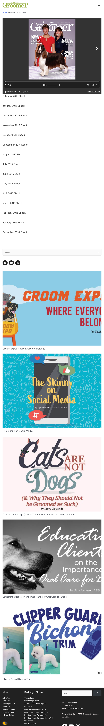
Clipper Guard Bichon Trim (17, 679)
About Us (6, 706)
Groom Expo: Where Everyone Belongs (24, 348)
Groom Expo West (31, 701)
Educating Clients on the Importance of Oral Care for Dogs (35, 596)
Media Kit (6, 701)
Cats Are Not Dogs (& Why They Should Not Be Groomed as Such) (39, 514)
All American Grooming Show (36, 704)
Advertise (6, 698)
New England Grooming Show (36, 712)
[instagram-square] (18, 262)
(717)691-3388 (71, 702)
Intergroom (28, 721)
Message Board (9, 704)
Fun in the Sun (30, 724)
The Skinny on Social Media (18, 430)
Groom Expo (29, 698)
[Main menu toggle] (99, 4)
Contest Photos (9, 712)
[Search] (97, 693)
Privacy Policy (8, 715)
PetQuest (28, 706)
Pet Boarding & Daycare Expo (36, 715)
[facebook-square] (5, 262)
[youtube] (12, 262)
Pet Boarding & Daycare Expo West (38, 718)
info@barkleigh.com (75, 708)
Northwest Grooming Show (35, 709)
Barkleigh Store (9, 709)
